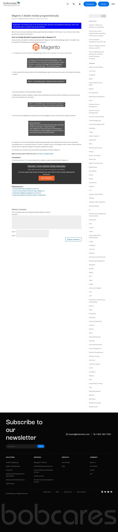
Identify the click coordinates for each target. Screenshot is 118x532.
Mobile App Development (97, 261)
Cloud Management (95, 120)
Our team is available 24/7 (44, 153)
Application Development (97, 96)
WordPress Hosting (95, 403)
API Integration (93, 92)
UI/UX (91, 368)
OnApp (91, 284)
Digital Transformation (96, 163)
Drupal (91, 179)
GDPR (57, 492)
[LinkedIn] (102, 492)
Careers (92, 470)
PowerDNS (92, 317)
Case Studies (66, 462)
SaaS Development (95, 337)
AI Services (92, 71)
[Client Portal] (79, 4)
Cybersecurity (10, 483)
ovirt (90, 296)
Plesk (90, 310)
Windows (91, 395)
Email (14, 235)
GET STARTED (46, 178)
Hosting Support (94, 206)
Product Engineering (95, 321)
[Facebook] (111, 492)
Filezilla (91, 186)
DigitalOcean (93, 167)
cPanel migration (94, 136)
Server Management (95, 348)
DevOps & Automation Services (15, 480)
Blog (63, 466)
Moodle (91, 268)
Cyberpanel (92, 140)
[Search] (67, 4)
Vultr (90, 387)
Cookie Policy (47, 492)
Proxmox (91, 325)
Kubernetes (92, 220)
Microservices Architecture (97, 257)
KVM (90, 224)
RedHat (91, 329)
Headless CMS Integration (97, 202)
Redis (90, 333)
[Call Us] (73, 4)
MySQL (91, 272)
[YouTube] (105, 492)
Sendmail (92, 341)
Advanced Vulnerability (96, 67)
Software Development (96, 352)
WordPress (92, 399)
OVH (90, 292)
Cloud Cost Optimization (96, 116)
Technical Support (94, 364)
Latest (34, 18)
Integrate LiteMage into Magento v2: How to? (27, 193)
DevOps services (39, 476)
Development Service (95, 148)
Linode (91, 241)
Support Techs (24, 160)
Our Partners (94, 466)
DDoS (90, 144)
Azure (90, 100)
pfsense (91, 306)
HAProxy (91, 198)
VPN (90, 379)
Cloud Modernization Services (43, 466)
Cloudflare (92, 128)
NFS (90, 276)
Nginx (90, 280)
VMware (91, 376)
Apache (91, 89)
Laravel (91, 227)
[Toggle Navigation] (113, 4)
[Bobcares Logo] (14, 3)
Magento (38, 18)
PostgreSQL (92, 313)
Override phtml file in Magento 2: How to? (26, 189)
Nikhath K (15, 18)
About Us (93, 462)
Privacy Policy (68, 492)
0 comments (45, 18)
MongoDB (92, 265)
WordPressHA (93, 407)
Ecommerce (92, 182)
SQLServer (92, 360)
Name (14, 232)
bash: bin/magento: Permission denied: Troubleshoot (29, 195)
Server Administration (95, 344)
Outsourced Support (95, 288)
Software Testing (94, 356)
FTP (90, 190)
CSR (91, 474)
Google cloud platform (96, 194)
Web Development (94, 391)
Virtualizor (92, 372)
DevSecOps (92, 159)
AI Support (92, 75)
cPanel (91, 132)
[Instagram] (108, 492)
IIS (89, 210)
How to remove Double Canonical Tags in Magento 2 (29, 191)
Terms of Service (81, 492)
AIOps (91, 79)
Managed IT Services (40, 462)
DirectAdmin (92, 171)
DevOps (91, 151)
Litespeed (92, 245)
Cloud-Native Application (96, 124)
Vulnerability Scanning (96, 383)
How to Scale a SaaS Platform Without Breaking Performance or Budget (97, 33)
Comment (15, 214)
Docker (91, 175)
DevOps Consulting (95, 155)
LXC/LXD (91, 249)
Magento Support (63, 32)
